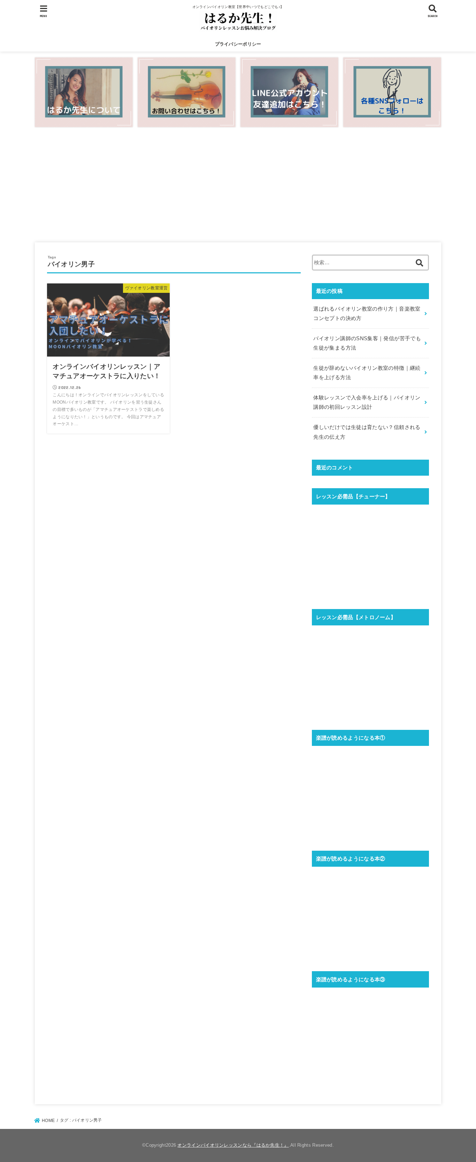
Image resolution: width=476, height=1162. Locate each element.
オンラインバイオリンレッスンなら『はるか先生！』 (233, 1145)
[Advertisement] (238, 185)
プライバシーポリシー (238, 44)
